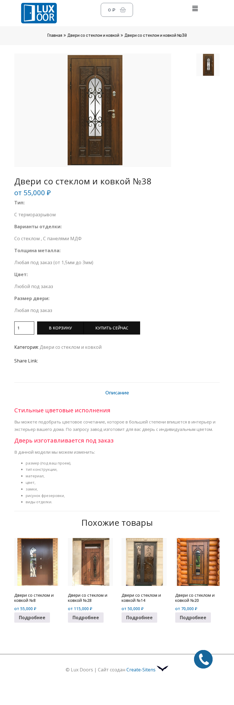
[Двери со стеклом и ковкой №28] (90, 562)
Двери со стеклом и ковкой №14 (141, 597)
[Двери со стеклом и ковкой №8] (36, 562)
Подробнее (32, 617)
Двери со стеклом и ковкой (93, 35)
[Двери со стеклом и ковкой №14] (144, 562)
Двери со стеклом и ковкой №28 (87, 597)
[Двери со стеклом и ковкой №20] (197, 562)
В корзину (60, 328)
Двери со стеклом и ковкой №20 (195, 597)
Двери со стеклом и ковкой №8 (34, 597)
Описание (117, 392)
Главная (54, 35)
